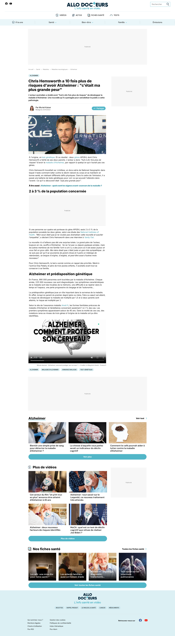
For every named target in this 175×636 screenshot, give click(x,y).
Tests (116, 15)
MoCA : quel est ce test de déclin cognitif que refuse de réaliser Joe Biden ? (87, 530)
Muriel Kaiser (45, 107)
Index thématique (56, 626)
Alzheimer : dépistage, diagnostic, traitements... (102, 574)
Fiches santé (97, 15)
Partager (100, 108)
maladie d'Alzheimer (55, 162)
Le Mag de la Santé (89, 608)
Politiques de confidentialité (60, 623)
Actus (79, 15)
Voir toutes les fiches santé (88, 585)
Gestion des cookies (57, 620)
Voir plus (87, 457)
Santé (51, 22)
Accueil (30, 69)
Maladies (46, 69)
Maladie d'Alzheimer (50, 370)
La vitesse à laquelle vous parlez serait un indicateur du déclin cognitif (86, 448)
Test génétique (86, 370)
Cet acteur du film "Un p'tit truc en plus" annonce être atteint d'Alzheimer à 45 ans (46, 497)
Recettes (59, 608)
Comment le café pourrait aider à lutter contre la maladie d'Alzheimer (127, 448)
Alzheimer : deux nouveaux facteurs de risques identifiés (45, 528)
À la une (19, 22)
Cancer (102, 608)
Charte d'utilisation (35, 626)
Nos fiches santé (46, 549)
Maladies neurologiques (60, 69)
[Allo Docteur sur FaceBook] (6, 3)
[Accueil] (87, 598)
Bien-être (86, 22)
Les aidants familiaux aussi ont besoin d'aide (72, 575)
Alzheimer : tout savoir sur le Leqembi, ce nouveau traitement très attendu (87, 497)
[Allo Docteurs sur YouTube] (11, 3)
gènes (77, 157)
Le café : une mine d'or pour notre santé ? (41, 575)
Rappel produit (72, 608)
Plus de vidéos (45, 467)
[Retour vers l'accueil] (87, 5)
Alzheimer (73, 69)
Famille (121, 22)
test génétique (48, 157)
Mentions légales (34, 623)
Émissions (157, 22)
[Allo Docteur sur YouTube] (146, 620)
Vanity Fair (89, 237)
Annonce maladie (69, 370)
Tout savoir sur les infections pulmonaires (130, 574)
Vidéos (63, 15)
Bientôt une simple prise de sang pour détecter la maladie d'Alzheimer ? (47, 448)
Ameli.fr (65, 305)
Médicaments (114, 608)
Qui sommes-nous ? (35, 620)
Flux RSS (31, 629)
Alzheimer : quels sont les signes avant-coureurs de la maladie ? (71, 185)
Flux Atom (53, 629)
